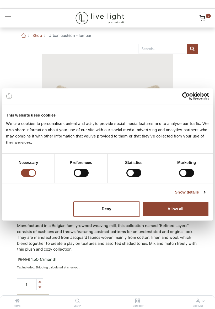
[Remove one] (40, 287)
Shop (37, 35)
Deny (106, 209)
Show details (187, 192)
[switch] (81, 173)
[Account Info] (197, 301)
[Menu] (8, 18)
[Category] (137, 301)
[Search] (77, 301)
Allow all (175, 209)
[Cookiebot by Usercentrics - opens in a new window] (186, 96)
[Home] (17, 301)
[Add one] (40, 281)
